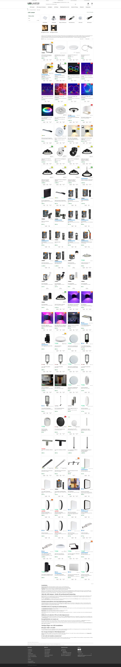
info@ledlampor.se (68, 655)
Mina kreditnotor (47, 652)
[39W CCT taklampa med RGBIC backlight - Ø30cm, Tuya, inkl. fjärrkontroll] (74, 318)
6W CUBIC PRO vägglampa (73, 139)
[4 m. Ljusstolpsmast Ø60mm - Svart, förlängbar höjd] (74, 442)
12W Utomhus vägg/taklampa (73, 388)
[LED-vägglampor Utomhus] (54, 27)
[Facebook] (78, 649)
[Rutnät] (41, 39)
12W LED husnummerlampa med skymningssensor (73, 575)
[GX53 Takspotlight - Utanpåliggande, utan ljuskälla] (74, 255)
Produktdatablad (51, 43)
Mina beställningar (47, 649)
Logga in (88, 4)
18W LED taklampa (86, 513)
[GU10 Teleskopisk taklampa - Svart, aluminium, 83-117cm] (60, 401)
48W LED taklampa (85, 554)
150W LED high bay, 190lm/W (60, 305)
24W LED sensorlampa (46, 513)
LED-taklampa (47, 598)
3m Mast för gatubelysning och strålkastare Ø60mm (86, 450)
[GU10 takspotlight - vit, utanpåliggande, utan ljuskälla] (74, 276)
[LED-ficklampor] (89, 18)
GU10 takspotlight (59, 284)
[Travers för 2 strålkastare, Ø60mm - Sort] (60, 442)
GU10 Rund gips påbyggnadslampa (44, 430)
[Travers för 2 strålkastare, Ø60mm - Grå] (47, 442)
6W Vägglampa (86, 305)
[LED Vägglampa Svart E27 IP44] (47, 339)
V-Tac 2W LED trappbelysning (60, 429)
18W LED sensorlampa (86, 492)
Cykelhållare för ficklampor (59, 221)
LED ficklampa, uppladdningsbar (60, 492)
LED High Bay (54, 22)
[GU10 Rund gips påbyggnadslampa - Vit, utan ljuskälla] (47, 422)
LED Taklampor (45, 22)
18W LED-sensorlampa (60, 513)
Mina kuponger (47, 656)
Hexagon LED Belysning (62, 22)
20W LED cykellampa (45, 221)
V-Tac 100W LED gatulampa (46, 554)
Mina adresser (47, 653)
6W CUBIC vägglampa (46, 326)
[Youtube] (80, 649)
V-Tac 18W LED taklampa (46, 492)
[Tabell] (43, 39)
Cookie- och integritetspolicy (32, 656)
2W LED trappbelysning (47, 201)
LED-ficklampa (73, 201)
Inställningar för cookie (31, 662)
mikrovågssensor (45, 617)
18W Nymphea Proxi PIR (72, 429)
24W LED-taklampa (85, 388)
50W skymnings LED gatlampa (47, 138)
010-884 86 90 (62, 2)
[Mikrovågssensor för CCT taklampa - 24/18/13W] (87, 48)
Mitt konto (46, 647)
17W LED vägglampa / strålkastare (74, 554)
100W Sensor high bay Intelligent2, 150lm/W (72, 180)
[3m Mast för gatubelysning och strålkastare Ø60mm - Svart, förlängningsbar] (87, 442)
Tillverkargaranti (30, 653)
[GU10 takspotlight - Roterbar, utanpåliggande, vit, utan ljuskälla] (47, 276)
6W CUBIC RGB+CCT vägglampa (60, 326)
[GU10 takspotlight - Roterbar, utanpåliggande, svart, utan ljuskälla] (60, 276)
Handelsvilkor (30, 650)
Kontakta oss (30, 649)
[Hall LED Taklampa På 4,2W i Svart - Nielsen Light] (74, 463)
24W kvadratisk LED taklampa (46, 56)
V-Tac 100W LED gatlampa (86, 347)
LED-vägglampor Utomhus (54, 32)
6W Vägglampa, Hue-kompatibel (73, 305)
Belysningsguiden (30, 661)
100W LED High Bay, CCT (85, 263)
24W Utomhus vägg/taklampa (73, 346)
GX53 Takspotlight (72, 263)
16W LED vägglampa (47, 388)
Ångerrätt (29, 659)
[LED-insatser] (80, 18)
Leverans (29, 652)
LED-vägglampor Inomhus (45, 32)
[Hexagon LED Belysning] (63, 18)
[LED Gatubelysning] (72, 18)
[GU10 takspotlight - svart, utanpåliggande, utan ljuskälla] (87, 276)
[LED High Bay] (54, 18)
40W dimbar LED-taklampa (59, 554)
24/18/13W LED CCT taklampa (60, 56)
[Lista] (42, 39)
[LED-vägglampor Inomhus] (45, 27)
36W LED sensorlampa (73, 513)
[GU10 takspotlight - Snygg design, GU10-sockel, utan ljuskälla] (47, 297)
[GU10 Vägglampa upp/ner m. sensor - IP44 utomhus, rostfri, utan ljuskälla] (74, 401)
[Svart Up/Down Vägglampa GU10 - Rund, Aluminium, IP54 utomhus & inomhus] (47, 567)
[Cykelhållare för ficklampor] (60, 214)
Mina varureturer (47, 650)
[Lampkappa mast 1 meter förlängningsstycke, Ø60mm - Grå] (87, 422)
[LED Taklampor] (45, 18)
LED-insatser (80, 22)
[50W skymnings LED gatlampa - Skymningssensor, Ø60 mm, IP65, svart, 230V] (47, 131)
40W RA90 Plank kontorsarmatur (47, 471)
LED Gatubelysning (71, 22)
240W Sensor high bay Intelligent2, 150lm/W (85, 160)
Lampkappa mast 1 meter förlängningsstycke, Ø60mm (85, 430)
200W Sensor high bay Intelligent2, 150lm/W (45, 180)
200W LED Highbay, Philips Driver (87, 180)
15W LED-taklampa (58, 346)
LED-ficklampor (89, 22)
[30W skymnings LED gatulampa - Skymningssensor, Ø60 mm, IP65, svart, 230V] (60, 193)
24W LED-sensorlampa (86, 575)
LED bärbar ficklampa (47, 263)
